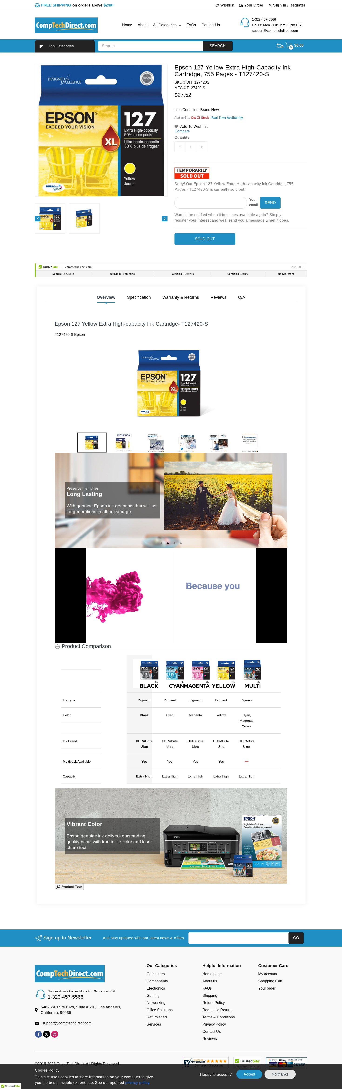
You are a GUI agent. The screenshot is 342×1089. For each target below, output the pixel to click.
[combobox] (188, 559)
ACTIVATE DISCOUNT (214, 593)
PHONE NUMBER (189, 549)
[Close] (251, 489)
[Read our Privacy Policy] (247, 581)
